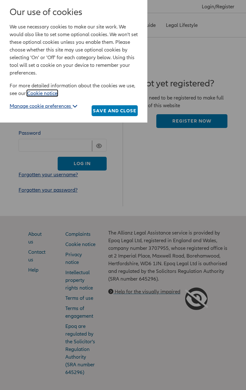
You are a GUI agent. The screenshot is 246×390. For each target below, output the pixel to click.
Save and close (114, 110)
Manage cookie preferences (41, 106)
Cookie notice (42, 93)
